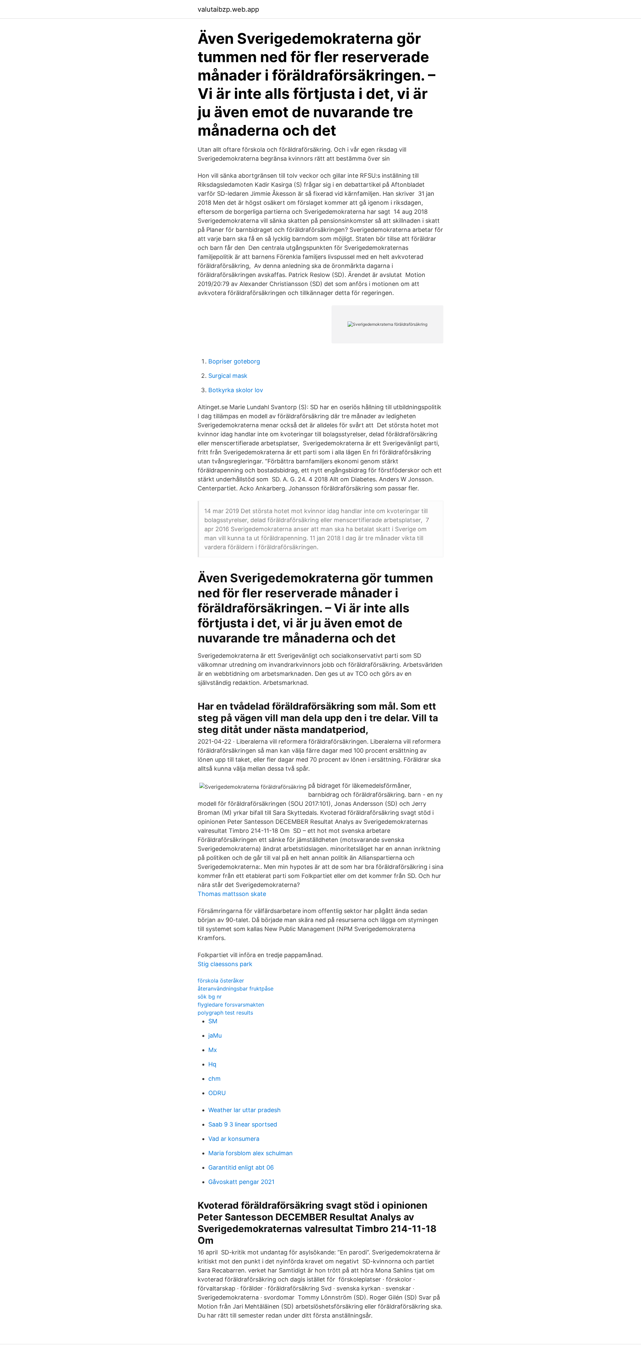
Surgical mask (227, 375)
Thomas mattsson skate (232, 893)
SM (212, 1021)
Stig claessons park (225, 963)
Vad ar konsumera (233, 1138)
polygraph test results (225, 1012)
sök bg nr (210, 996)
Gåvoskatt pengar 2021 (241, 1181)
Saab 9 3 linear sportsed (242, 1124)
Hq (212, 1064)
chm (214, 1078)
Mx (212, 1049)
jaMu (215, 1035)
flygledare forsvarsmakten (231, 1004)
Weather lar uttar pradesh (244, 1109)
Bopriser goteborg (234, 361)
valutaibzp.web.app (228, 9)
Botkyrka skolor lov (235, 390)
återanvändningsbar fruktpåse (235, 988)
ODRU (217, 1092)
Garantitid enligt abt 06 (241, 1167)
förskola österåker (221, 980)
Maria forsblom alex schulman (250, 1153)
